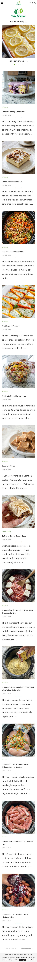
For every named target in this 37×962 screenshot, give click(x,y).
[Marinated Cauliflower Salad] (18, 371)
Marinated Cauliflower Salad (14, 396)
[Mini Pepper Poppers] (18, 301)
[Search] (35, 3)
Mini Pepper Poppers (10, 326)
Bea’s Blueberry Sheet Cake (13, 112)
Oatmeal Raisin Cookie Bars (14, 536)
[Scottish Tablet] (18, 441)
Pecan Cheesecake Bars (12, 182)
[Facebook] (30, 3)
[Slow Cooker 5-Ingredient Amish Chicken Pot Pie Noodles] (18, 740)
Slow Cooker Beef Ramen (12, 252)
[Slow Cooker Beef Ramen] (18, 227)
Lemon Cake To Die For (18, 61)
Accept (22, 960)
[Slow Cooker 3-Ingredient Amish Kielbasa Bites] (18, 890)
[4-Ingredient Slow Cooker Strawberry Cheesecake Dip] (18, 585)
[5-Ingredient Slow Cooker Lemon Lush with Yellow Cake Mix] (18, 662)
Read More (31, 960)
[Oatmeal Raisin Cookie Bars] (18, 511)
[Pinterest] (32, 3)
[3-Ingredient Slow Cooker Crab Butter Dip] (18, 817)
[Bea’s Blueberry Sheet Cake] (18, 87)
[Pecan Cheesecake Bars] (18, 157)
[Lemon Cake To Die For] (18, 41)
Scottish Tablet (8, 466)
